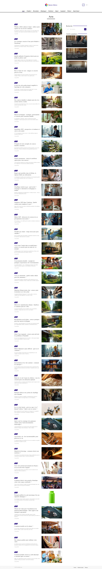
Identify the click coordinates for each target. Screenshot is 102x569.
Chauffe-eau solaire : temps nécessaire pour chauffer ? (26, 232)
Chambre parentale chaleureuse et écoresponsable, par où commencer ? (76, 69)
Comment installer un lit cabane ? (23, 526)
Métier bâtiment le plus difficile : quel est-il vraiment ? (26, 349)
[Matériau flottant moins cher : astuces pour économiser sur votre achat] (52, 292)
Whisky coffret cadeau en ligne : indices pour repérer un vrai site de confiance (27, 27)
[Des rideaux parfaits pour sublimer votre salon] (52, 542)
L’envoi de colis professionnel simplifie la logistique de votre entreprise (25, 86)
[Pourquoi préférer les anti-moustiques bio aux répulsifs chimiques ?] (52, 497)
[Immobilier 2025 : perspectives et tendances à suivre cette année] (52, 131)
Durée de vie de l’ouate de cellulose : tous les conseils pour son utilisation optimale (27, 378)
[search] (83, 5)
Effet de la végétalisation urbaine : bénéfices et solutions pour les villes (26, 305)
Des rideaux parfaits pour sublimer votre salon (25, 541)
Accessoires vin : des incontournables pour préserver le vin (26, 437)
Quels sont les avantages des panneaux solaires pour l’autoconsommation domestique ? (25, 422)
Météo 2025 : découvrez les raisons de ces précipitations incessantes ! (26, 218)
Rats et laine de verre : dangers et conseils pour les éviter (26, 71)
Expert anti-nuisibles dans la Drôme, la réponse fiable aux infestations (25, 174)
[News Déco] (51, 4)
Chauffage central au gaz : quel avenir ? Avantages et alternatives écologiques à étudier (25, 188)
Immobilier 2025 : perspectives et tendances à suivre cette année (27, 130)
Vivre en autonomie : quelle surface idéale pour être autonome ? (26, 276)
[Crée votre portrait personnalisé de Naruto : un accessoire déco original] (52, 468)
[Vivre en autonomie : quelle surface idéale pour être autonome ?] (52, 278)
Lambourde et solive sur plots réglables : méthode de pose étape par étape (76, 43)
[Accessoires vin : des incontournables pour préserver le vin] (52, 439)
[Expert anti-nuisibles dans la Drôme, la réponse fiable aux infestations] (52, 175)
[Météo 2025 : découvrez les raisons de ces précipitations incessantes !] (52, 219)
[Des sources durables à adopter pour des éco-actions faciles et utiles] (52, 102)
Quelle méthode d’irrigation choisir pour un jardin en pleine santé (26, 57)
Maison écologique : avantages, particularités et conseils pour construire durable (26, 115)
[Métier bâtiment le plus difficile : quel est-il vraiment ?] (52, 351)
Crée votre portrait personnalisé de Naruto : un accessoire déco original (26, 466)
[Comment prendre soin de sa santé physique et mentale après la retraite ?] (52, 557)
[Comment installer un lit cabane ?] (52, 527)
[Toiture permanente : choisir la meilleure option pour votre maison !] (52, 160)
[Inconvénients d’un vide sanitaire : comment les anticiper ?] (52, 365)
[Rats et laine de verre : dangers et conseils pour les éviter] (52, 73)
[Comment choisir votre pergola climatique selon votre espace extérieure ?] (52, 482)
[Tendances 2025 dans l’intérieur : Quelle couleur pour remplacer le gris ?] (52, 204)
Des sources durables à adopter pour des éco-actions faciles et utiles (26, 101)
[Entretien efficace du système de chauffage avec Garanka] (52, 395)
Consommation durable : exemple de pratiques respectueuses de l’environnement (26, 261)
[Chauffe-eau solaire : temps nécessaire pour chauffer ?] (52, 234)
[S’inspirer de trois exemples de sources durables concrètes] (52, 146)
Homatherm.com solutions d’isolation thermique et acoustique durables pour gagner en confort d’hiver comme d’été (76, 55)
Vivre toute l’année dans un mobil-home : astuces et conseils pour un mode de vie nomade (25, 247)
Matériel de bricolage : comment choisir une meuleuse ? (26, 452)
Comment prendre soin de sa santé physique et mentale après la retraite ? (26, 555)
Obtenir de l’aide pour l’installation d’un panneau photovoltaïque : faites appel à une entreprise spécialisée (26, 510)
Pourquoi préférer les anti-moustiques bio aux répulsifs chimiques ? (27, 496)
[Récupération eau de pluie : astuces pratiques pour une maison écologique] (52, 321)
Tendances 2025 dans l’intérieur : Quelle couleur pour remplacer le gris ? (25, 203)
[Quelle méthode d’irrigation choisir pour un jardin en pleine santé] (52, 58)
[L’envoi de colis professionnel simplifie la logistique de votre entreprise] (52, 87)
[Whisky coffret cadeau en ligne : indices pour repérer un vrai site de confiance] (52, 29)
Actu (16, 24)
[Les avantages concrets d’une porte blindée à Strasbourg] (52, 43)
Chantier (69, 40)
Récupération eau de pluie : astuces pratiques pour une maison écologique (26, 320)
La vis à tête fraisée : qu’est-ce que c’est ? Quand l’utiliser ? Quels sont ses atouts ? (26, 408)
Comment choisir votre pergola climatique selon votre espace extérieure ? (26, 481)
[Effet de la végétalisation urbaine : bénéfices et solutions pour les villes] (52, 307)
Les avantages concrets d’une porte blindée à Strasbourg (26, 42)
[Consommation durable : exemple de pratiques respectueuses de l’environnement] (52, 263)
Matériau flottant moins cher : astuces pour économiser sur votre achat (26, 291)
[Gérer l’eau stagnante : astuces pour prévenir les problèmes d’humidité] (52, 336)
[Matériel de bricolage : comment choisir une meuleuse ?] (52, 453)
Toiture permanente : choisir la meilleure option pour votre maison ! (25, 159)
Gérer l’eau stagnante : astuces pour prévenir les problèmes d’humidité (26, 335)
